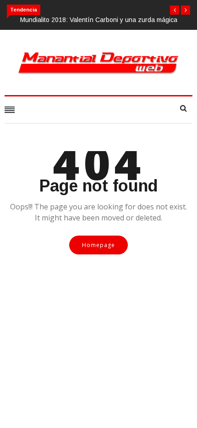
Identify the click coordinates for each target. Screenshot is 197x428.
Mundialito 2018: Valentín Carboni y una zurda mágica (98, 19)
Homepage (98, 245)
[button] (174, 10)
